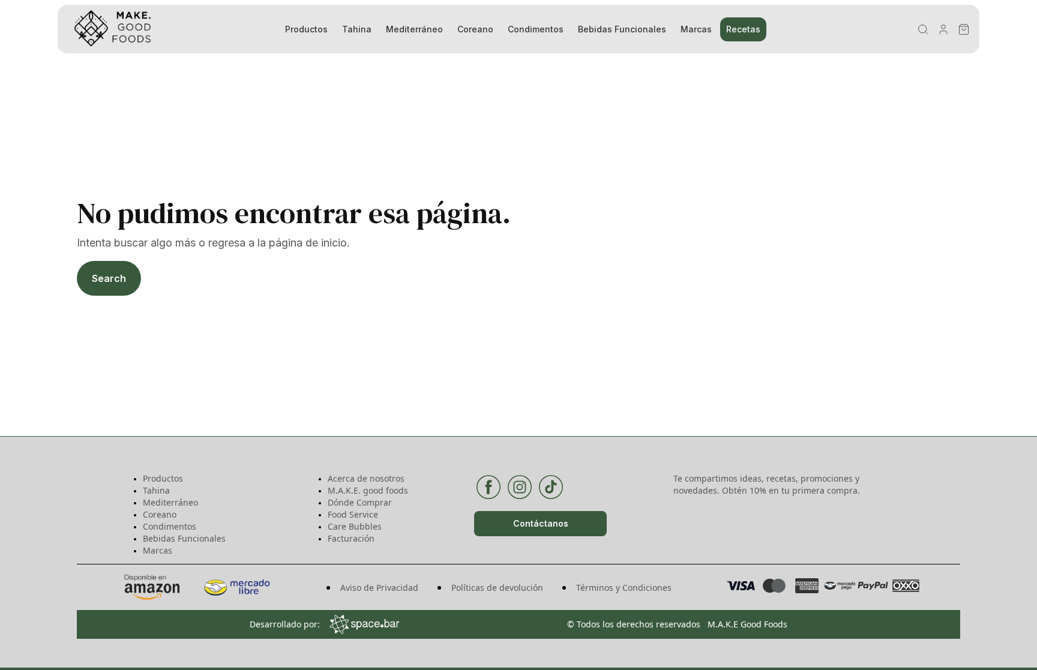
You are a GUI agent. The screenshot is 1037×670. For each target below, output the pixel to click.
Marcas (696, 29)
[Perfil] (943, 29)
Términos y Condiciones (624, 587)
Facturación (351, 538)
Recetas (743, 29)
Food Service (353, 514)
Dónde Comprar (360, 502)
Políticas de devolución (497, 587)
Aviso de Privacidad (379, 587)
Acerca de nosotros (366, 478)
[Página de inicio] (162, 29)
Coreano (475, 29)
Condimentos (536, 29)
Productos (306, 29)
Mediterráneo (414, 29)
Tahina (356, 29)
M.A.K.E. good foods (368, 490)
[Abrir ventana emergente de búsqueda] (923, 29)
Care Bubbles (355, 526)
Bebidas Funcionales (622, 29)
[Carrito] (963, 29)
